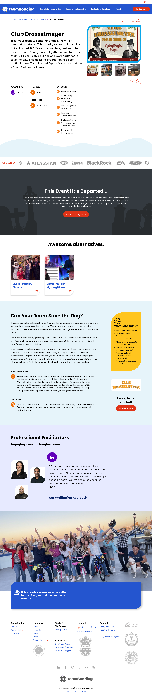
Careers (14, 627)
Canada (36, 633)
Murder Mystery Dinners (22, 285)
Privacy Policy (70, 691)
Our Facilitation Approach (69, 498)
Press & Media (17, 630)
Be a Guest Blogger (63, 651)
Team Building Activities (28, 19)
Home (13, 19)
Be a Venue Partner (63, 644)
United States (39, 630)
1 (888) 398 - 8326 (107, 630)
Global (36, 637)
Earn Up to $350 (62, 630)
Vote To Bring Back (76, 214)
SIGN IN (145, 2)
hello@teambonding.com (110, 637)
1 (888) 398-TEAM (107, 627)
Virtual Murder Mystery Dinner (56, 285)
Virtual (43, 19)
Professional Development (102, 9)
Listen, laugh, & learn (88, 627)
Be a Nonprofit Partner (64, 647)
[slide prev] (132, 81)
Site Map (83, 691)
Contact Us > (141, 9)
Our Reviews (16, 633)
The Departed (32, 200)
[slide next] (138, 81)
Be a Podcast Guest (85, 631)
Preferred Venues (40, 640)
